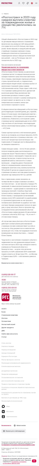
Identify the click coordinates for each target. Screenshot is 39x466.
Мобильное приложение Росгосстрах (17, 297)
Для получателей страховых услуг (13, 381)
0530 (4, 280)
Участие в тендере (8, 346)
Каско (4, 312)
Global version (21, 425)
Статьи (4, 337)
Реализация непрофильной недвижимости (16, 363)
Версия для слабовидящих (15, 431)
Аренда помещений (8, 353)
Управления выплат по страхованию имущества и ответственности (15, 68)
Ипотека (4, 318)
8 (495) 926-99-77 (8, 274)
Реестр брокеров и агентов (11, 360)
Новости (6, 13)
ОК (34, 461)
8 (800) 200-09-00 (9, 288)
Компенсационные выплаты (11, 366)
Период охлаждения (8, 350)
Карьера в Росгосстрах (9, 356)
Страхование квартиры (10, 315)
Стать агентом (6, 343)
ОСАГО (4, 309)
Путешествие (6, 321)
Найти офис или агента (10, 334)
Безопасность (6, 425)
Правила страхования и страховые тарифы (16, 384)
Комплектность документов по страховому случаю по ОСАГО (19, 393)
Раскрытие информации (10, 374)
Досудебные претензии (9, 371)
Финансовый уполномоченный (12, 401)
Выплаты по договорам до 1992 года (14, 398)
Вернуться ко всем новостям (12, 263)
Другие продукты (8, 327)
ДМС (3, 331)
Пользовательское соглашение (12, 377)
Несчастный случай (8, 324)
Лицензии (4, 456)
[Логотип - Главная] (7, 3)
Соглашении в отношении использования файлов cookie (18, 445)
